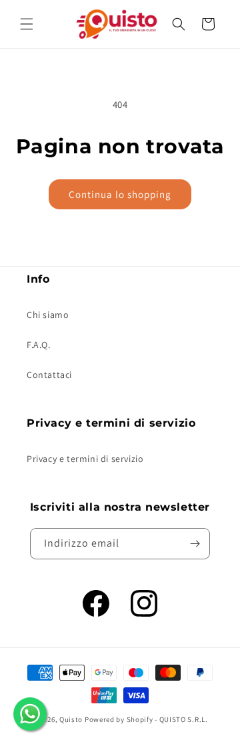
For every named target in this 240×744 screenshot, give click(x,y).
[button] (26, 24)
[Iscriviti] (194, 543)
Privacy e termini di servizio (85, 459)
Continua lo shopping (120, 194)
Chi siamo (48, 315)
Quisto (71, 719)
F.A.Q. (39, 345)
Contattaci (49, 375)
